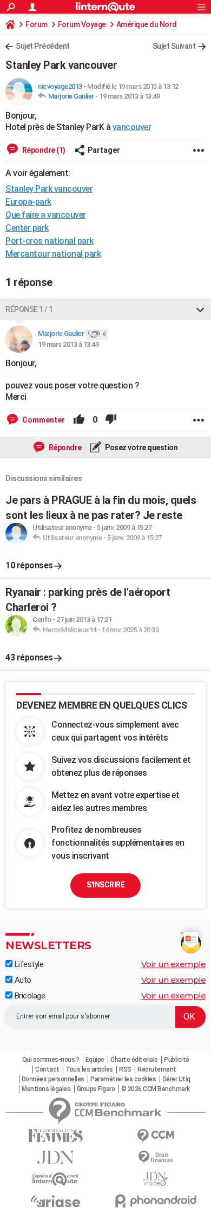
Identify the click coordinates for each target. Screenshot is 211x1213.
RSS (125, 1069)
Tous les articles (89, 1069)
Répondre (64, 447)
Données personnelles (53, 1079)
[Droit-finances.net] (156, 1157)
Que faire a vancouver (45, 215)
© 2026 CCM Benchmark (155, 1089)
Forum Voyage (82, 24)
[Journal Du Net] (55, 1157)
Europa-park (28, 202)
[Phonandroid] (156, 1201)
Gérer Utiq (176, 1079)
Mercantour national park (53, 254)
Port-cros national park (49, 241)
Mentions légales (46, 1089)
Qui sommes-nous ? (51, 1059)
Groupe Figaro (96, 1089)
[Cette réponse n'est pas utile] (111, 420)
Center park (27, 228)
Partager (104, 150)
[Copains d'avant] (55, 1179)
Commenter (43, 420)
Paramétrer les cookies (123, 1079)
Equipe (94, 1059)
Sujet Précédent (43, 46)
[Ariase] (55, 1201)
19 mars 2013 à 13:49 (129, 96)
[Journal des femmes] (55, 1136)
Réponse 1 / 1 (29, 309)
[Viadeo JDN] (156, 1179)
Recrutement (156, 1069)
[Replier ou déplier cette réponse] (200, 309)
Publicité (176, 1059)
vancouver (132, 127)
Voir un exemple (173, 964)
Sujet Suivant (174, 46)
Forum (36, 24)
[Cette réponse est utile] (79, 420)
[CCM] (156, 1136)
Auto (21, 980)
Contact (47, 1069)
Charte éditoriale (134, 1059)
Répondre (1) (43, 150)
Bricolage (28, 996)
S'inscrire (105, 884)
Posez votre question (141, 447)
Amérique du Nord (146, 24)
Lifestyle (27, 964)
